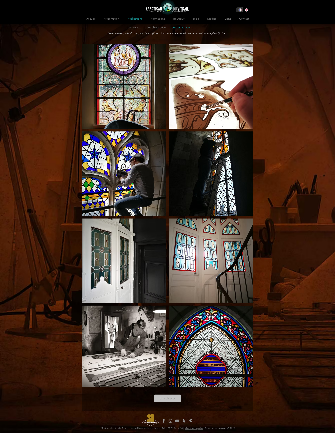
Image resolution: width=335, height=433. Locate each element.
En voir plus (167, 398)
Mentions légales (194, 428)
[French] (239, 9)
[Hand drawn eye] (151, 420)
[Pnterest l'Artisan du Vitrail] (190, 420)
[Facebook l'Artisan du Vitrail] (163, 420)
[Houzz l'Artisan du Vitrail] (184, 420)
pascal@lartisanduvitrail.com (145, 428)
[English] (246, 9)
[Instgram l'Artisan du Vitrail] (170, 420)
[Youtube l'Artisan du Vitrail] (177, 420)
